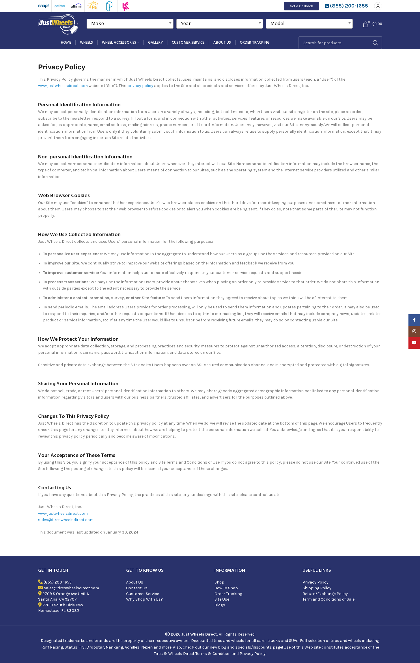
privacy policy (140, 85)
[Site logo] (59, 23)
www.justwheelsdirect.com (63, 85)
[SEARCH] (375, 42)
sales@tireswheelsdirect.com (66, 519)
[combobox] (130, 24)
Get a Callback (301, 6)
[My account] (378, 6)
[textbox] (130, 23)
